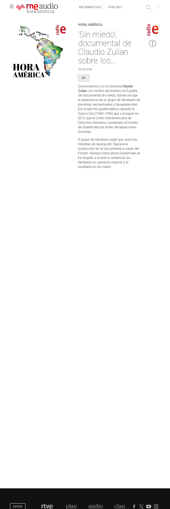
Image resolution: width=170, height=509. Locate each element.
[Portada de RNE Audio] (37, 7)
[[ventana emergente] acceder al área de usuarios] (158, 7)
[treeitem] (90, 7)
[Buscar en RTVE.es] (148, 7)
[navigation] (100, 7)
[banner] (37, 7)
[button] (12, 7)
